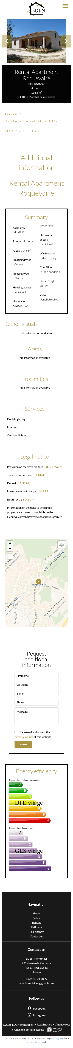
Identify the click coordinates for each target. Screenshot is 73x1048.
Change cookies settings (29, 1029)
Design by (57, 1029)
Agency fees (62, 1024)
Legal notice (44, 1024)
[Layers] (62, 545)
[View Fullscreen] (10, 556)
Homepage (11, 113)
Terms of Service (34, 1042)
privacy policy (24, 736)
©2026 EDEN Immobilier (18, 1024)
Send (23, 744)
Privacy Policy (58, 1038)
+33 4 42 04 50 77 (36, 978)
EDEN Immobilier (36, 958)
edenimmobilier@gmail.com (36, 983)
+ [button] (10, 543)
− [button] (10, 548)
